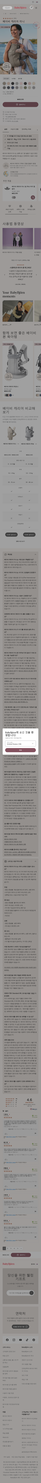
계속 (20, 750)
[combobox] (20, 743)
